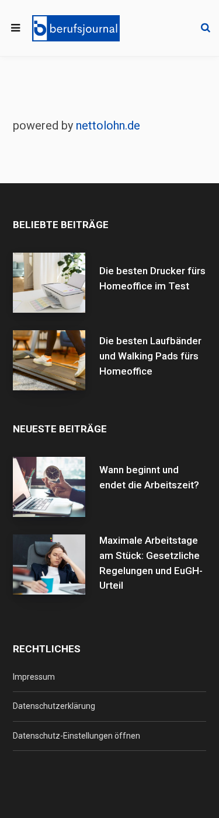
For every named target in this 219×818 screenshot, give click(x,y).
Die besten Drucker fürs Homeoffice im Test (152, 278)
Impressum (34, 676)
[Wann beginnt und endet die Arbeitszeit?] (56, 487)
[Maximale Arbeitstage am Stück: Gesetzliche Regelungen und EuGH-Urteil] (56, 572)
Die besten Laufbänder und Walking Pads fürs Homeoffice (150, 356)
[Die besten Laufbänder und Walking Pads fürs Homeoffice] (56, 360)
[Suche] (205, 28)
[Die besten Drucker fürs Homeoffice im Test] (56, 283)
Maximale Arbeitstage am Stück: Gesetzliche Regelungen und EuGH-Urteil (151, 562)
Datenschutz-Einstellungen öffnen (76, 735)
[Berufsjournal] (76, 28)
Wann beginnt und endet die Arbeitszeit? (149, 477)
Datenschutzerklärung (54, 706)
